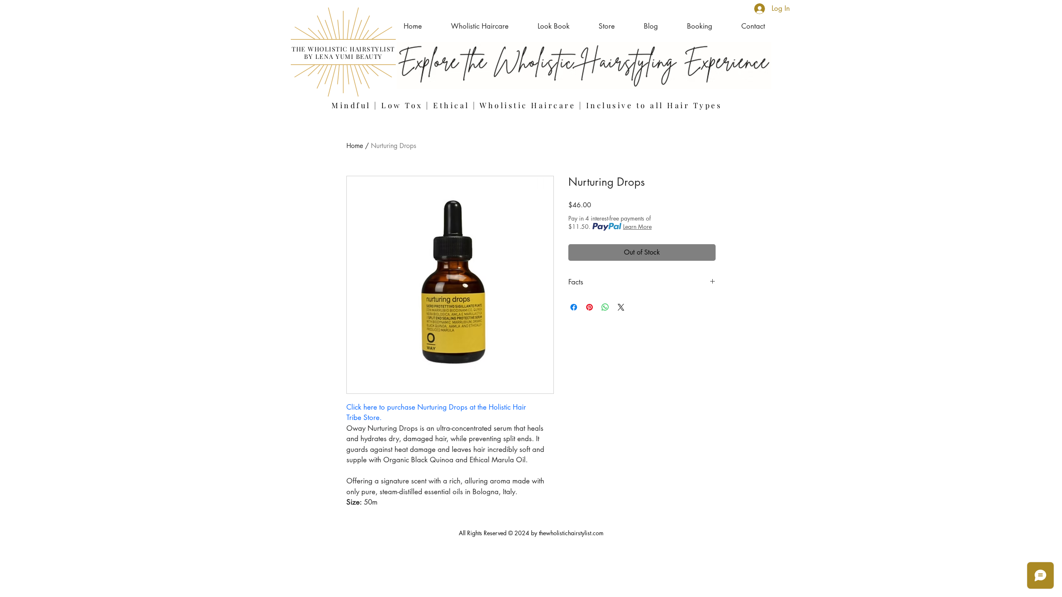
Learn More (637, 227)
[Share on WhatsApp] (605, 307)
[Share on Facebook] (574, 307)
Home (354, 145)
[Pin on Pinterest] (589, 307)
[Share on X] (621, 307)
